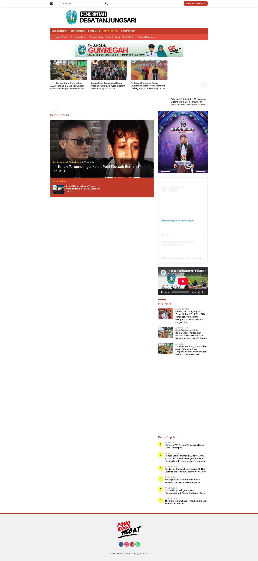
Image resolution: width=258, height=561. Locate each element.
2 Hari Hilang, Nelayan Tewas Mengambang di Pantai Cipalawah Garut (83, 189)
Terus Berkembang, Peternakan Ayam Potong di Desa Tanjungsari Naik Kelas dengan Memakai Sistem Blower (68, 86)
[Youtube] (132, 544)
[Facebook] (121, 544)
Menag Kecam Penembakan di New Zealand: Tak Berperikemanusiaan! (182, 481)
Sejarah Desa (113, 37)
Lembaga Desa (59, 37)
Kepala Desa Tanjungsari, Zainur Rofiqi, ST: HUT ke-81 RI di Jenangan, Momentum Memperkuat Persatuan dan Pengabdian (191, 317)
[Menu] (52, 3)
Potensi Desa (96, 37)
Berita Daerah (78, 31)
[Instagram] (126, 544)
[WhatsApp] (137, 544)
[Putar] (162, 292)
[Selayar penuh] (203, 292)
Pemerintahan (128, 31)
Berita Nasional (59, 31)
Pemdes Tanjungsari (195, 3)
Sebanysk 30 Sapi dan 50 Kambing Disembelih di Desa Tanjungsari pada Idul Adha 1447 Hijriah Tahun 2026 (188, 86)
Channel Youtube (146, 37)
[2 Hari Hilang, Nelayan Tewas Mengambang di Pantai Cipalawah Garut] (58, 189)
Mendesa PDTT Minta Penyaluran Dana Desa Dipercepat (184, 446)
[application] (183, 281)
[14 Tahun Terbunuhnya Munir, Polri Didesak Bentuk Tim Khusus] (102, 149)
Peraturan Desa (78, 37)
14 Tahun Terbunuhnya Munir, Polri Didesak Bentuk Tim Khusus (186, 502)
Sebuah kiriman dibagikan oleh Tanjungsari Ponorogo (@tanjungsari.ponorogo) (198, 258)
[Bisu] (199, 292)
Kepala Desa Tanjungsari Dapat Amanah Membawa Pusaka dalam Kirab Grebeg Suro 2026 (108, 86)
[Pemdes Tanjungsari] (102, 17)
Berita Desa (94, 31)
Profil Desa (128, 37)
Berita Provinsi (110, 31)
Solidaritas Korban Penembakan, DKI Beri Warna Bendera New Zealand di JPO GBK (185, 470)
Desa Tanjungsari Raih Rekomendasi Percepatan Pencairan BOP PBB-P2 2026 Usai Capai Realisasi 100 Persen (191, 334)
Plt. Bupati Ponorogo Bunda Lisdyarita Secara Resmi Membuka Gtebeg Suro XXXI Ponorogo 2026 (148, 86)
